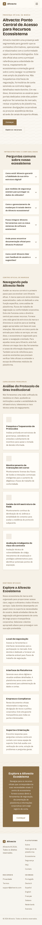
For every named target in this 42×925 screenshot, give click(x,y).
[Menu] (36, 3)
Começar (10, 122)
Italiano (28, 900)
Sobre (27, 844)
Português (29, 879)
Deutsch (28, 883)
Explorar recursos (14, 130)
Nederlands (29, 904)
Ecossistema (30, 856)
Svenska (28, 909)
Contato (28, 869)
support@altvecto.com (12, 887)
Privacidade (7, 879)
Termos (6, 883)
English (28, 892)
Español (28, 887)
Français (28, 896)
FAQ (26, 865)
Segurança (29, 860)
